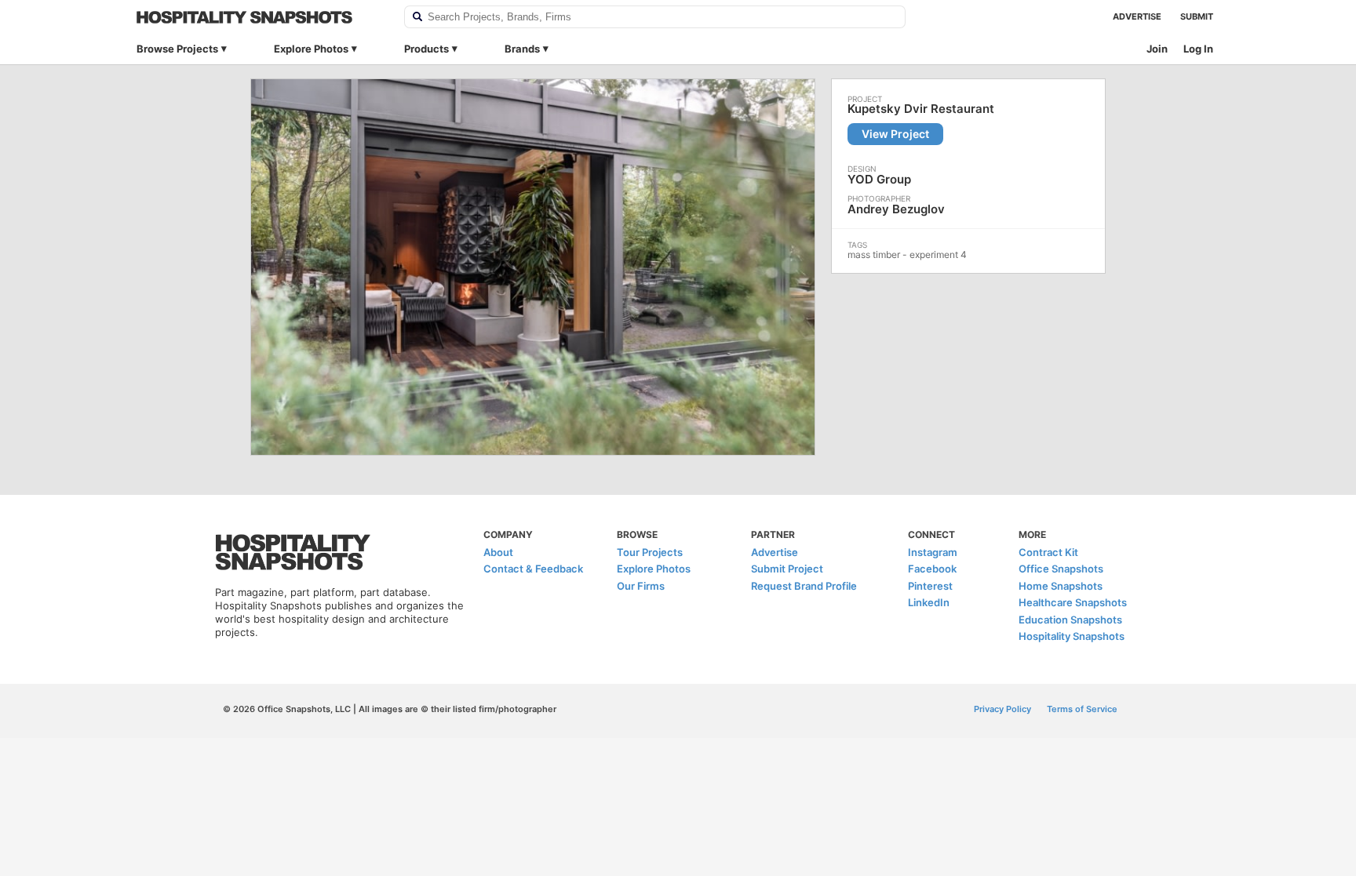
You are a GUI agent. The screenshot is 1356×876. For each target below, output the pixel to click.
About (498, 552)
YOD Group (879, 179)
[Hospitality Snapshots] (260, 17)
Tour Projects (650, 552)
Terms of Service (1082, 708)
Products (426, 48)
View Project (895, 133)
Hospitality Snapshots (1072, 636)
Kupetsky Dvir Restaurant (921, 109)
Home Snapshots (1061, 586)
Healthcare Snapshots (1073, 602)
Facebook (932, 568)
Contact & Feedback (533, 568)
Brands (522, 48)
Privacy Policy (1002, 708)
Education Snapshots (1070, 619)
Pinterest (930, 586)
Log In (1198, 48)
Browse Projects (177, 48)
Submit (1196, 16)
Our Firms (641, 586)
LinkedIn (929, 602)
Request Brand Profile (804, 586)
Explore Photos (311, 48)
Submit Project (787, 568)
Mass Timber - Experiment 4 (907, 254)
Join (1157, 48)
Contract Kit (1048, 552)
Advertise (1137, 16)
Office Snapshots (1061, 568)
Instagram (932, 552)
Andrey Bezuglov (896, 209)
